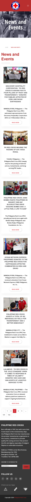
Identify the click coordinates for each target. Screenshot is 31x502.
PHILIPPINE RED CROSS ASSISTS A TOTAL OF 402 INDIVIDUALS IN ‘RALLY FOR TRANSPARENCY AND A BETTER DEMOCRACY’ (15, 318)
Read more (15, 122)
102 (9, 415)
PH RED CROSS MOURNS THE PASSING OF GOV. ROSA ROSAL (15, 149)
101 (4, 415)
